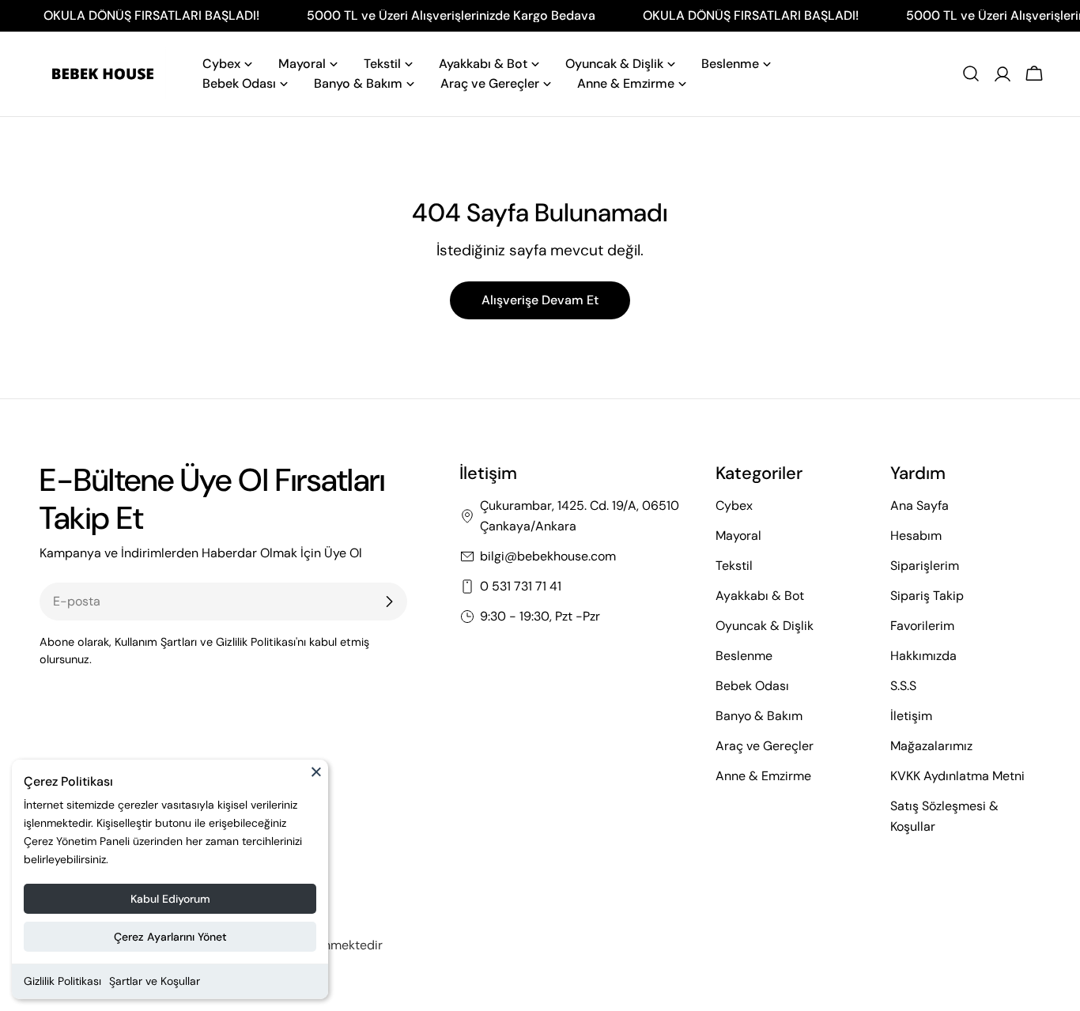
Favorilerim (922, 625)
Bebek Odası (752, 685)
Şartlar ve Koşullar (154, 981)
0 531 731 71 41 (520, 586)
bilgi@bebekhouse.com (548, 556)
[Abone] (389, 601)
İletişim (911, 715)
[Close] (316, 779)
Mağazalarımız (931, 746)
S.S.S (903, 685)
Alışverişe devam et (540, 300)
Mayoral (738, 535)
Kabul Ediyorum (170, 899)
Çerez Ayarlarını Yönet (170, 937)
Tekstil (734, 565)
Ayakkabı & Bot (760, 595)
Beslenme (744, 655)
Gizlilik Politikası (62, 981)
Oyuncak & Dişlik (765, 625)
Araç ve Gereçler (765, 746)
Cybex (734, 505)
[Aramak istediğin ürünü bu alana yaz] (971, 73)
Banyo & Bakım (759, 715)
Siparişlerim (924, 565)
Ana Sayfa (919, 505)
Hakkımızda (923, 655)
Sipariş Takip (927, 595)
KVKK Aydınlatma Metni (957, 776)
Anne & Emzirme (763, 776)
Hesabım (916, 535)
